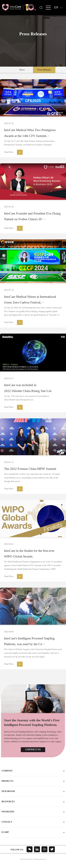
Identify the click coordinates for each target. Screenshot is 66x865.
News (22, 69)
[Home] (19, 7)
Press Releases (44, 69)
